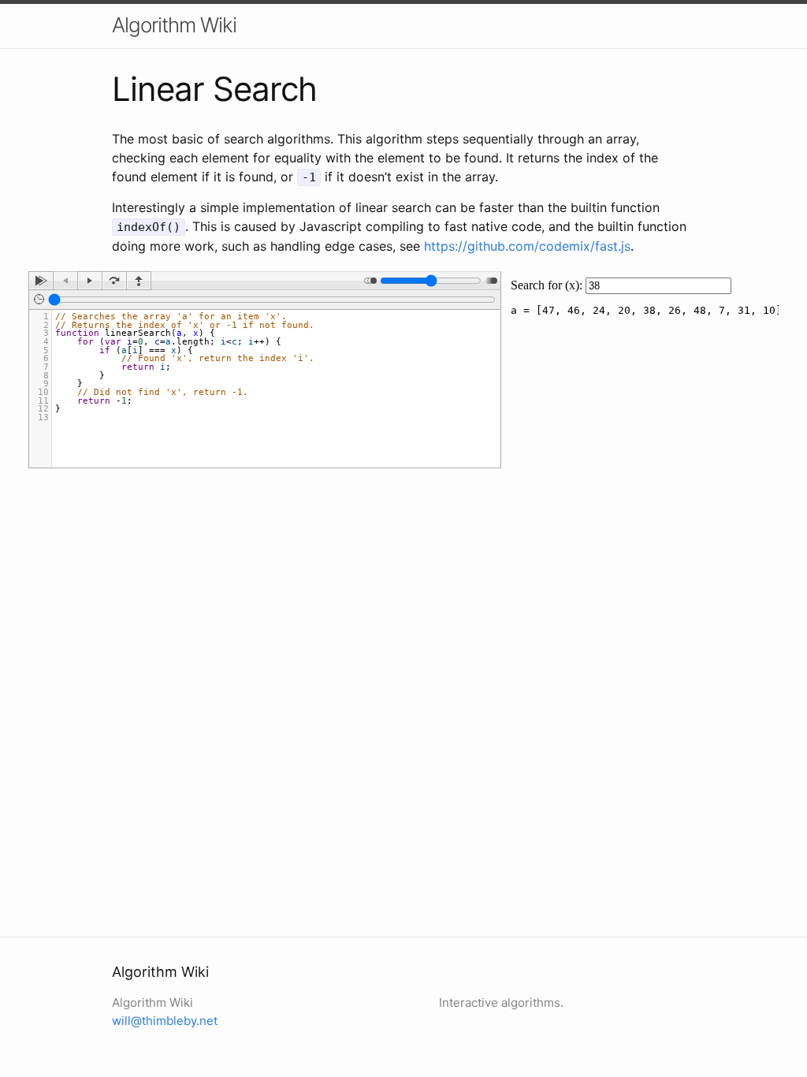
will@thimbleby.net (165, 1020)
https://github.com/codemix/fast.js (527, 246)
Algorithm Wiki (174, 25)
